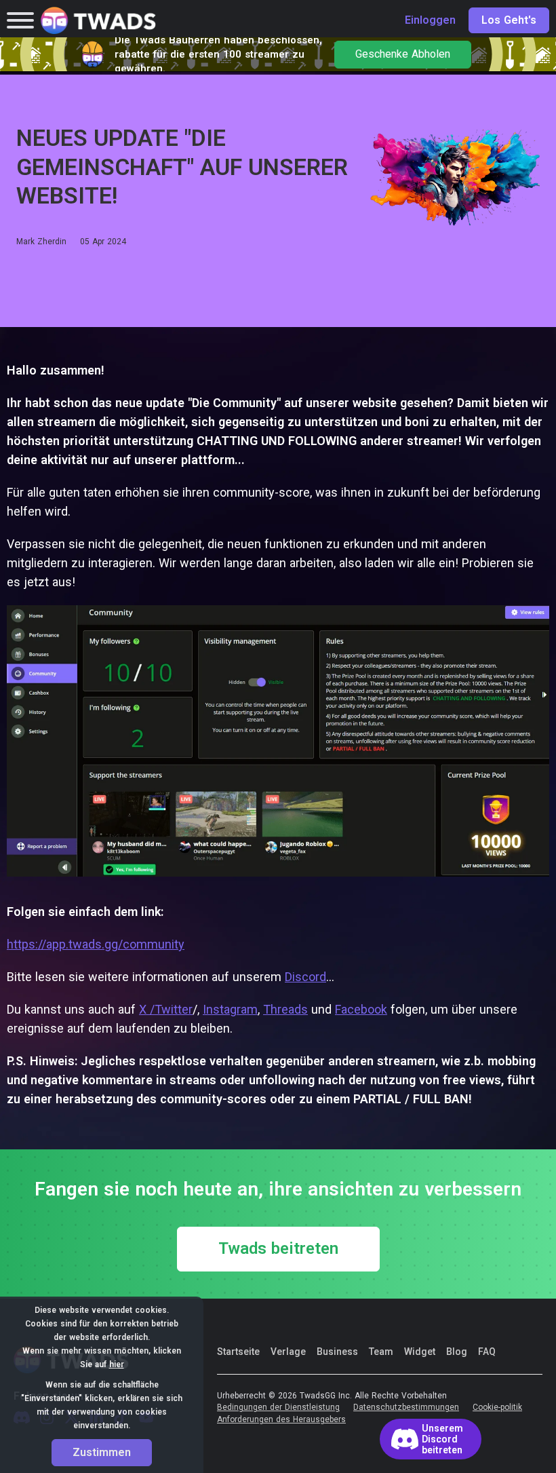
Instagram (230, 1009)
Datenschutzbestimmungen (406, 1407)
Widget (419, 1351)
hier (116, 1364)
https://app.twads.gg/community (95, 944)
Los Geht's (509, 20)
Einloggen (430, 20)
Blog (456, 1351)
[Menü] (20, 20)
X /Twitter (166, 1009)
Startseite (238, 1351)
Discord (305, 977)
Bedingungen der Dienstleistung (278, 1407)
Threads (285, 1009)
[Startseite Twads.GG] (98, 21)
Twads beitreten (278, 1249)
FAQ (487, 1351)
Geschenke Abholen (403, 54)
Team (381, 1351)
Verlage (288, 1351)
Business (337, 1351)
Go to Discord (430, 1439)
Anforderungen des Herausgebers (281, 1419)
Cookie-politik (497, 1407)
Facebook (361, 1009)
